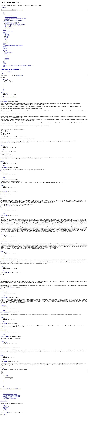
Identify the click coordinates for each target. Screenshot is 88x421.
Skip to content (3, 7)
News (4, 13)
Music (6, 39)
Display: (3, 369)
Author (4, 14)
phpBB (6, 412)
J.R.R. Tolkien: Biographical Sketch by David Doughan (15, 18)
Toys (6, 40)
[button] (5, 79)
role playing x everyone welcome (10, 69)
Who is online (3, 401)
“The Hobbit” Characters (10, 28)
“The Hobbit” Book (9, 27)
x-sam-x (7, 71)
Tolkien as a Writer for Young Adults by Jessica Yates (15, 24)
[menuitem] (9, 52)
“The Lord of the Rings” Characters (12, 22)
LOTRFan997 (3, 266)
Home (4, 12)
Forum (4, 32)
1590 (6, 267)
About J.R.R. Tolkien (9, 16)
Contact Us (5, 47)
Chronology (7, 19)
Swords (6, 37)
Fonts (6, 38)
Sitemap (4, 46)
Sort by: (11, 369)
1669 (6, 93)
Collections (5, 33)
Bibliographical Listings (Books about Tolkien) (14, 20)
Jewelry (6, 36)
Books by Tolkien (8, 26)
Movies (4, 30)
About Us (5, 48)
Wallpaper (7, 34)
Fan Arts (4, 43)
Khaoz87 (2, 185)
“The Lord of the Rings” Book (11, 23)
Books (4, 21)
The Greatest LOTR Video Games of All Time (14, 45)
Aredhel (10, 71)
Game (4, 44)
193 (6, 186)
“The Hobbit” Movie (9, 31)
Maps (6, 41)
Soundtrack (7, 35)
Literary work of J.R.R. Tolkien (11, 17)
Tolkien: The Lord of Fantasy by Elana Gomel (14, 25)
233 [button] (3, 89)
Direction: (20, 369)
